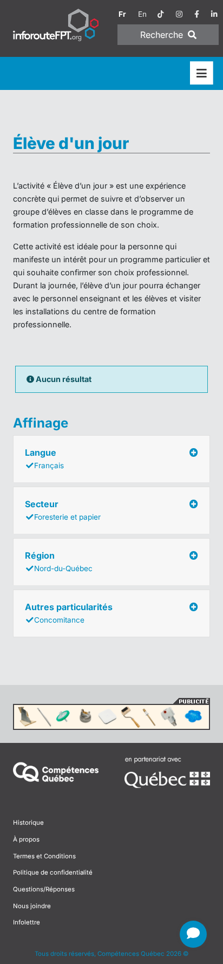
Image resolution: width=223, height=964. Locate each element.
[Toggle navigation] (201, 73)
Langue (44, 458)
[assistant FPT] (193, 934)
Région (59, 561)
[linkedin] (214, 14)
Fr (122, 14)
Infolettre (26, 922)
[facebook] (196, 14)
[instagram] (179, 14)
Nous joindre (32, 906)
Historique (28, 822)
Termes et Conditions (44, 856)
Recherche (163, 34)
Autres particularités (69, 612)
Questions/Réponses (44, 889)
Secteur (63, 510)
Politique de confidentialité (53, 872)
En (142, 14)
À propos (26, 839)
